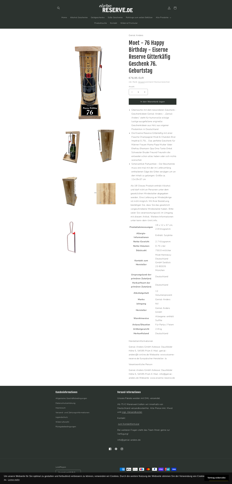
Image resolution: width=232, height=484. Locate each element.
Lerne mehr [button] (14, 480)
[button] (58, 8)
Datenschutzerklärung (65, 403)
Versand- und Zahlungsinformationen (72, 412)
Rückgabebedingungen (66, 426)
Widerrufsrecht (62, 422)
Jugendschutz (62, 417)
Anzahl (131, 86)
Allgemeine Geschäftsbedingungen (71, 398)
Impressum (61, 408)
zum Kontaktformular (128, 424)
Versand (141, 82)
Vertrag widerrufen (217, 477)
